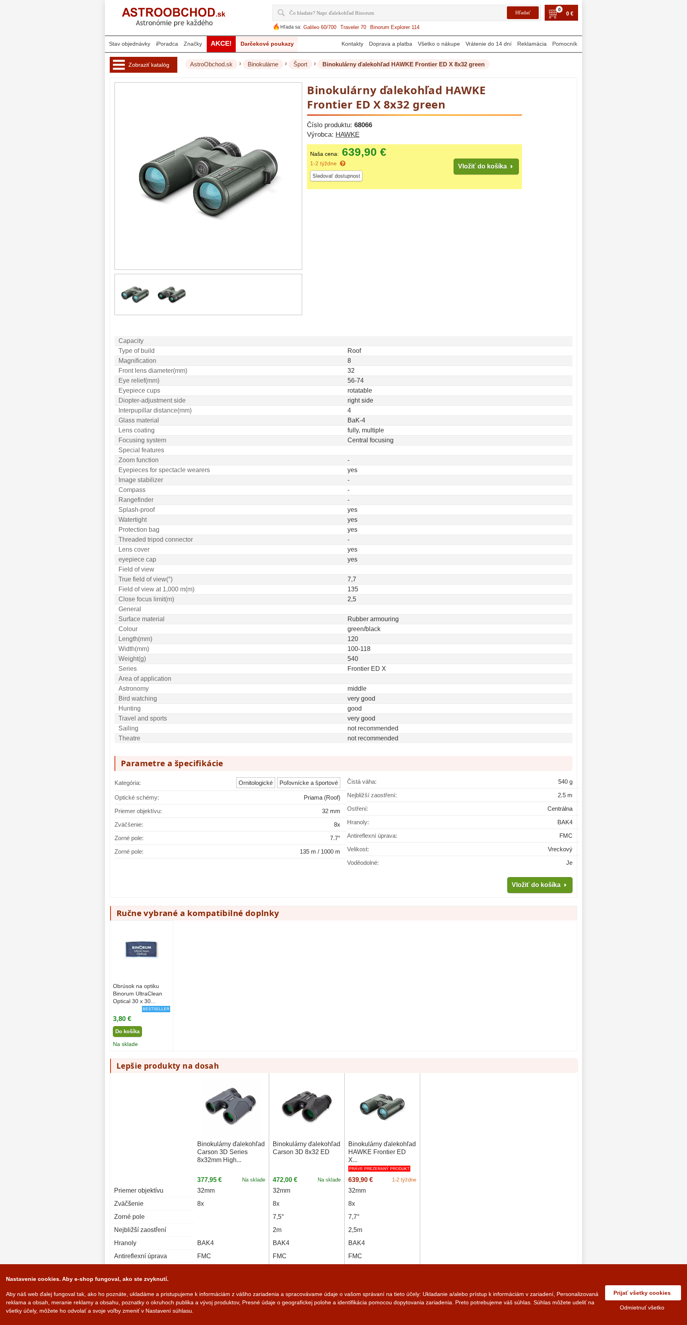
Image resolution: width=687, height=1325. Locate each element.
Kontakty (352, 44)
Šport (300, 64)
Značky (193, 44)
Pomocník (564, 44)
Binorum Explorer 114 (394, 27)
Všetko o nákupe (439, 44)
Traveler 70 (353, 27)
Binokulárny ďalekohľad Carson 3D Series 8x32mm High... (231, 1152)
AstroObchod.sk (211, 64)
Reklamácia (532, 44)
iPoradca (167, 44)
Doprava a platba (390, 44)
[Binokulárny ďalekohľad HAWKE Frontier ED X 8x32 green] (135, 294)
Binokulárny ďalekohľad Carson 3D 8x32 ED (306, 1148)
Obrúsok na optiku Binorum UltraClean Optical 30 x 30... (137, 993)
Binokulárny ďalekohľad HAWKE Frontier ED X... (382, 1152)
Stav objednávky (129, 44)
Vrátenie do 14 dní (489, 44)
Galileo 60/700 (319, 27)
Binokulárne (263, 64)
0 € (569, 14)
